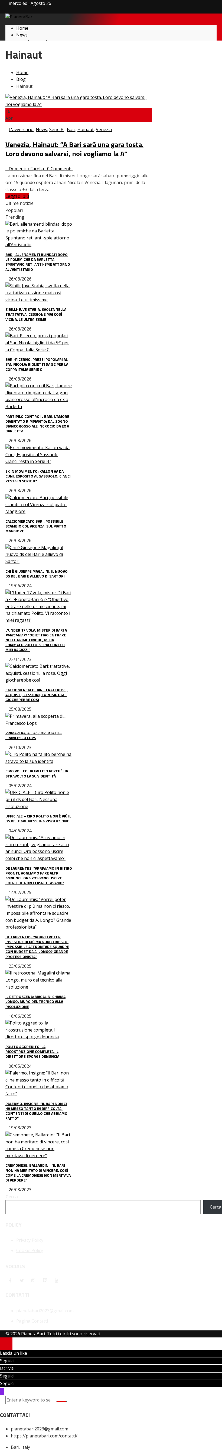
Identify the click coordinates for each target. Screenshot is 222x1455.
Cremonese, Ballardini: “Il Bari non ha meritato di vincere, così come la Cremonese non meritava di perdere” (38, 1172)
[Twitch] (45, 1280)
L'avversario (21, 129)
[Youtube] (56, 1280)
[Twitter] (21, 1280)
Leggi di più (17, 196)
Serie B (56, 129)
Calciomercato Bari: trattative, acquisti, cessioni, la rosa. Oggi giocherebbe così (36, 694)
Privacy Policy (29, 1240)
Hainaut (85, 129)
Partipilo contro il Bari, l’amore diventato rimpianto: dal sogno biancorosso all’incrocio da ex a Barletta (37, 423)
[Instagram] (33, 1280)
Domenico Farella (26, 169)
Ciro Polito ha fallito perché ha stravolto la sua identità (36, 773)
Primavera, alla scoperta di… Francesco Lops (33, 735)
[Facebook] (10, 1280)
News (41, 129)
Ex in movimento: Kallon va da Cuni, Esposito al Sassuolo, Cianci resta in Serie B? (38, 476)
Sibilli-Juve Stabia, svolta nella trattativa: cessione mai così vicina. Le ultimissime (35, 314)
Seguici (7, 1361)
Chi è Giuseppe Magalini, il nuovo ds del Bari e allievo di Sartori (36, 573)
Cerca (11, 1197)
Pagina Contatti (32, 1321)
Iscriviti (7, 1368)
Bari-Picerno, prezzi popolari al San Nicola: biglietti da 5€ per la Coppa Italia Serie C (36, 364)
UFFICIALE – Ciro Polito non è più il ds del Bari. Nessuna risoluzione (38, 818)
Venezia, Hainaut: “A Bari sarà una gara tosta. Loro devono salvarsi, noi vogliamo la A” (74, 149)
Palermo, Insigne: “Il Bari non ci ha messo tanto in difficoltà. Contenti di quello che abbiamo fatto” (36, 1111)
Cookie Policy (29, 1250)
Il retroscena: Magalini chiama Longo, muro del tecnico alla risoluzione (35, 1001)
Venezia (104, 129)
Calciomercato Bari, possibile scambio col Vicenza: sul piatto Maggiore (35, 526)
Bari (71, 129)
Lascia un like (13, 1353)
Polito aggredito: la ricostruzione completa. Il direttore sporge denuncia (32, 1051)
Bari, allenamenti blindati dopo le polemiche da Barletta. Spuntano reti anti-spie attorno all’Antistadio (37, 262)
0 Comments (60, 169)
